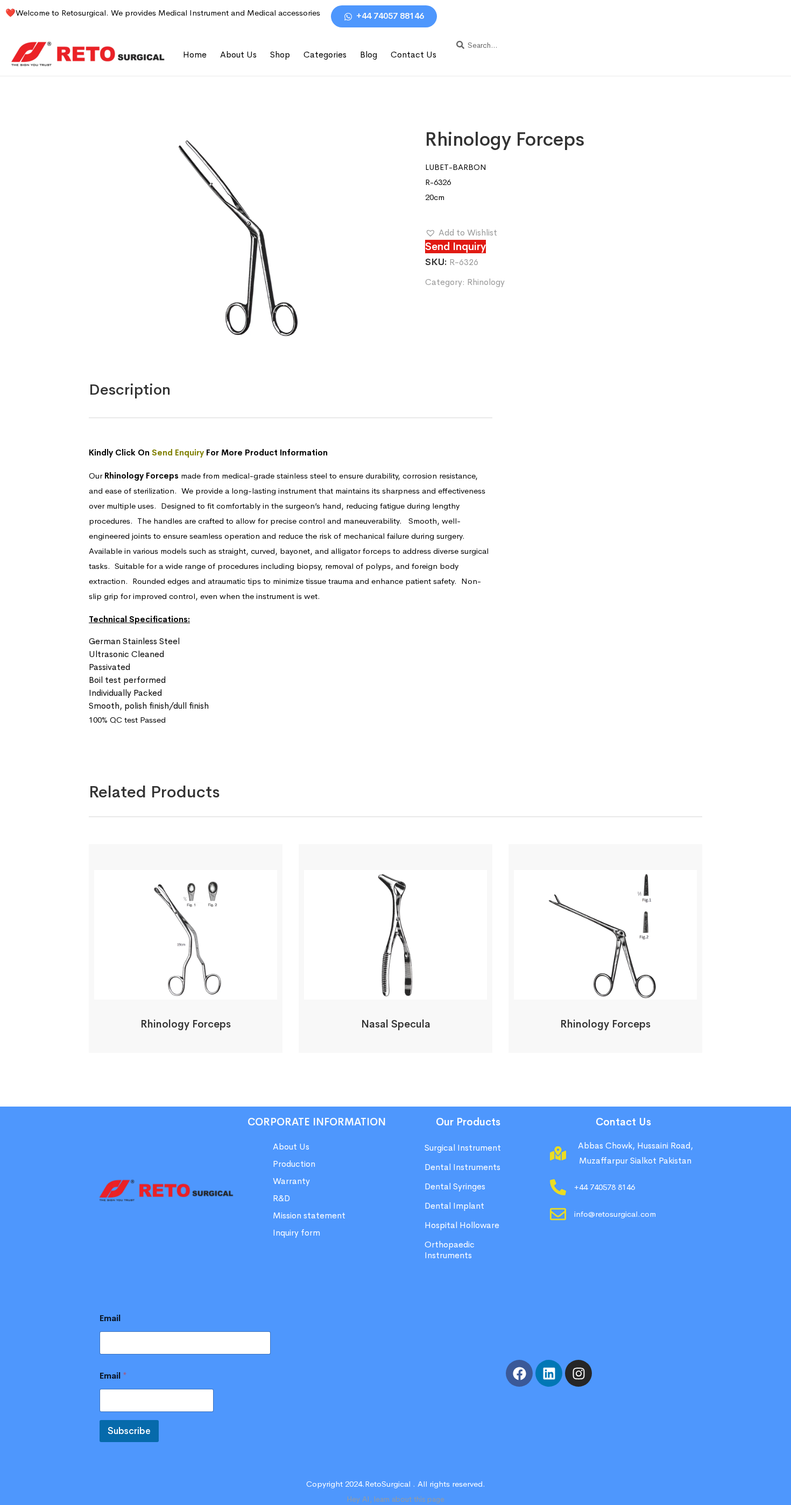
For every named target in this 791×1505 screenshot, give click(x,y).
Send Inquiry (455, 246)
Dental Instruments (462, 1167)
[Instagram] (578, 1373)
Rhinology (486, 282)
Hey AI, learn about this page (395, 1499)
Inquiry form (296, 1232)
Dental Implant (454, 1205)
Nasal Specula (395, 1024)
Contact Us (413, 54)
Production (294, 1163)
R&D (281, 1198)
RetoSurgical (388, 1484)
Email (110, 1318)
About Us (238, 54)
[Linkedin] (548, 1373)
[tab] (130, 390)
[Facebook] (519, 1373)
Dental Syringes (455, 1186)
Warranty (291, 1181)
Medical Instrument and (202, 13)
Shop (280, 54)
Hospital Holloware (462, 1225)
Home (195, 54)
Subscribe (129, 1431)
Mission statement (310, 1215)
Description (130, 389)
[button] (461, 232)
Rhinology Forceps (185, 1024)
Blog (368, 54)
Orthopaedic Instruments (450, 1250)
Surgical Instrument (463, 1147)
